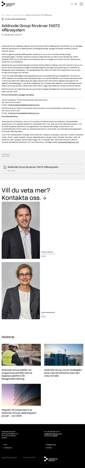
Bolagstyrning (51, 445)
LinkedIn (54, 436)
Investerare (8, 15)
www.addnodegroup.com (68, 142)
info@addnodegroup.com (53, 434)
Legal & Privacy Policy (9, 457)
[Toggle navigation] (81, 4)
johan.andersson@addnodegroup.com (24, 105)
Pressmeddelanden (18, 15)
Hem (3, 15)
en (72, 4)
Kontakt (49, 448)
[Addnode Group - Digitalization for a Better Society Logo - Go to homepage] (8, 3)
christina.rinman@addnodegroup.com (23, 113)
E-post (43, 256)
